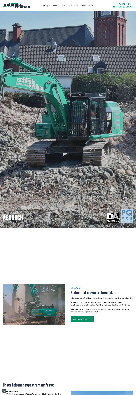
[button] (4, 391)
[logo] (16, 4)
